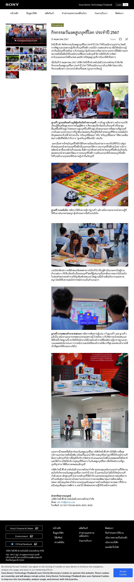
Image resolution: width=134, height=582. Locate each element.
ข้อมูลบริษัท (58, 532)
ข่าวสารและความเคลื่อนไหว (86, 534)
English (119, 4)
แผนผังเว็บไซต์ (112, 547)
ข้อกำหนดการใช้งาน (114, 532)
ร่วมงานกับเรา (85, 540)
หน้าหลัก (57, 528)
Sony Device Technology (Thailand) (95, 4)
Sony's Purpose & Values (21, 528)
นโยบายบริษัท (111, 542)
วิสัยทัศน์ (58, 537)
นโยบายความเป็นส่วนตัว (116, 537)
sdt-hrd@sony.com (66, 502)
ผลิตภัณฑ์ (83, 528)
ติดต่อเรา (109, 528)
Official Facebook (23, 544)
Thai (125, 4)
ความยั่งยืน (59, 542)
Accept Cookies (123, 572)
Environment (21, 536)
